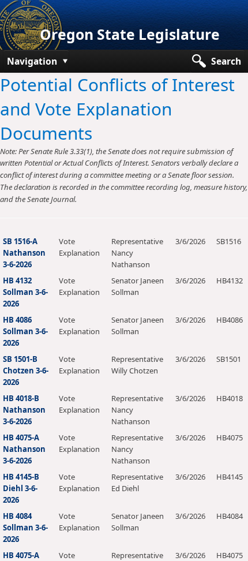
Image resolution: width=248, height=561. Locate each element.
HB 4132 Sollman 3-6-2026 (25, 292)
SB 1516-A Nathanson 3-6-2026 (24, 253)
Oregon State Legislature (130, 34)
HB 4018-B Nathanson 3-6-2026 (24, 410)
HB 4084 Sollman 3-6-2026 (25, 527)
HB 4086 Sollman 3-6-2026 (25, 331)
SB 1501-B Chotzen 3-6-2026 (25, 370)
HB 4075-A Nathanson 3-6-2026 (24, 449)
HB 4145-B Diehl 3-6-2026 (21, 488)
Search (226, 61)
